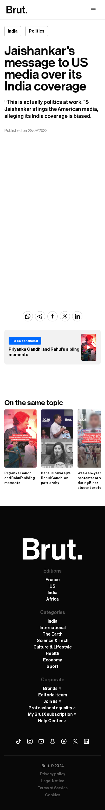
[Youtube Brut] (41, 741)
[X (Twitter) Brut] (75, 741)
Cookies (52, 795)
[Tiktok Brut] (18, 741)
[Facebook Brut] (63, 741)
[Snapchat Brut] (52, 741)
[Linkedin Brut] (86, 741)
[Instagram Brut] (29, 741)
